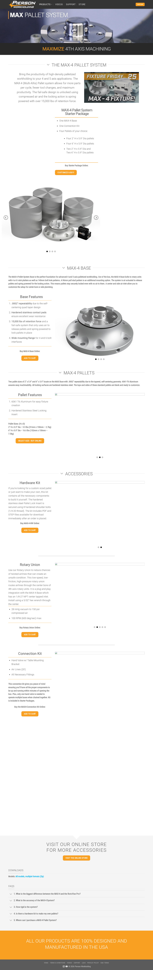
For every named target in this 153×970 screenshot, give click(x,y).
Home (46, 963)
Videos (59, 4)
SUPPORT (71, 4)
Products (45, 4)
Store (82, 4)
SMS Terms (105, 963)
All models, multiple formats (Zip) (30, 876)
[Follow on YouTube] (67, 966)
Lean (84, 963)
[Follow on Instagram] (64, 966)
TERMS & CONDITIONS (57, 963)
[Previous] (6, 217)
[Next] (96, 217)
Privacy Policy (93, 963)
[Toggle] (11, 894)
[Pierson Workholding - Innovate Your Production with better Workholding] (22, 4)
